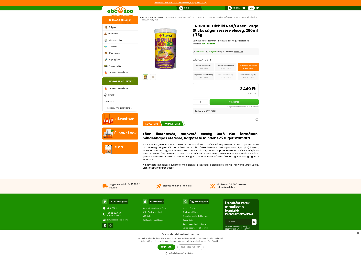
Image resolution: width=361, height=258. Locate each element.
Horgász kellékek (120, 81)
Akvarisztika (171, 17)
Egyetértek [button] (166, 247)
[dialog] (180, 244)
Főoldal (143, 17)
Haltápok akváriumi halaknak (191, 17)
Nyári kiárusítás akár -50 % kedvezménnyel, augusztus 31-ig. (181, 3)
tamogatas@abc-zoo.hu (117, 220)
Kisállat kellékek (120, 20)
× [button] (358, 233)
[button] (180, 253)
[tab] (152, 123)
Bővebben (216, 241)
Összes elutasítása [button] (190, 247)
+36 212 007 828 (114, 213)
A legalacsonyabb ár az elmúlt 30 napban (243, 107)
